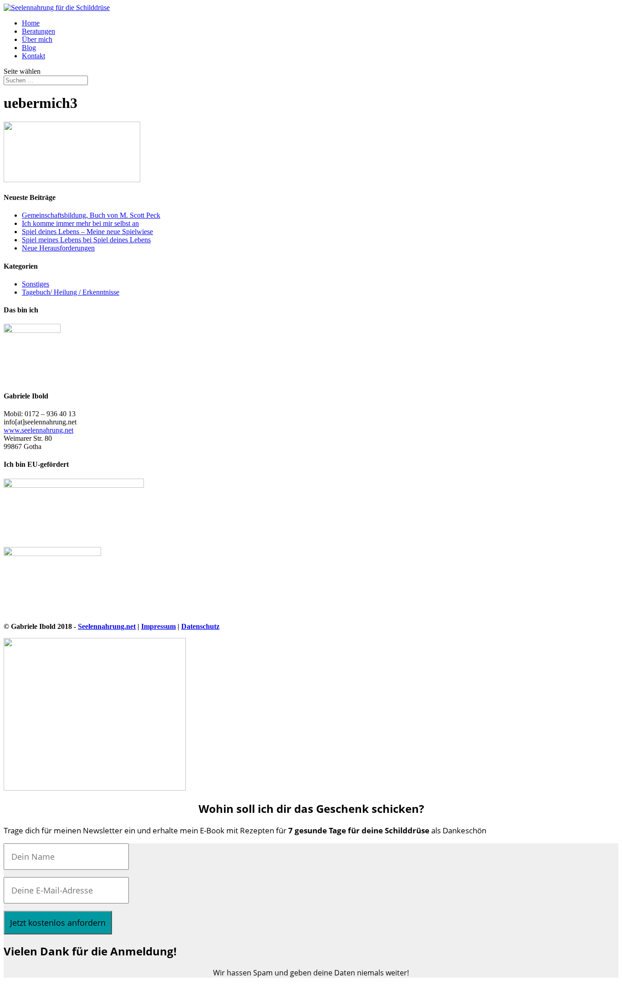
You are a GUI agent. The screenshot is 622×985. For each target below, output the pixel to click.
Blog (29, 47)
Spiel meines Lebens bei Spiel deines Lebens (86, 240)
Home (31, 23)
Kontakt (33, 56)
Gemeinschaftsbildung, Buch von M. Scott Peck (91, 215)
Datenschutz (200, 626)
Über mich (37, 39)
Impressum (158, 626)
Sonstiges (35, 284)
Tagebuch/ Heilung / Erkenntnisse (70, 292)
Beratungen (38, 31)
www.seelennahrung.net (38, 430)
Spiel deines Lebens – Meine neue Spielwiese (87, 231)
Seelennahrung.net (107, 626)
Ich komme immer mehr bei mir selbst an (80, 223)
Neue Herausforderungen (58, 248)
